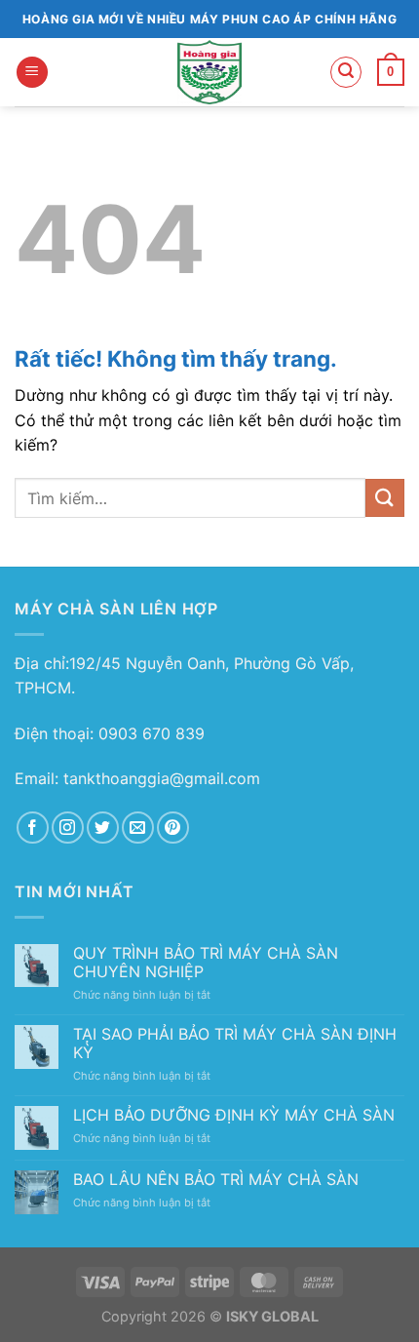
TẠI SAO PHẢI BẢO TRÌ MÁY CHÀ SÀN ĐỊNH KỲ (235, 1043)
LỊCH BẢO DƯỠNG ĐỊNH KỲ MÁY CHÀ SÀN (234, 1115)
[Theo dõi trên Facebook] (33, 827)
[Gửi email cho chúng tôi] (138, 827)
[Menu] (32, 73)
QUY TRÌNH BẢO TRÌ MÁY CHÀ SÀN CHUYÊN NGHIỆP (205, 962)
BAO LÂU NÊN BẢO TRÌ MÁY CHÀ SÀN (216, 1179)
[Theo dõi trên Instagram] (68, 827)
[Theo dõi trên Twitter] (103, 827)
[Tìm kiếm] (346, 72)
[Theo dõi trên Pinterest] (173, 827)
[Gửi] (384, 498)
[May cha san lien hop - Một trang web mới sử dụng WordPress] (210, 72)
